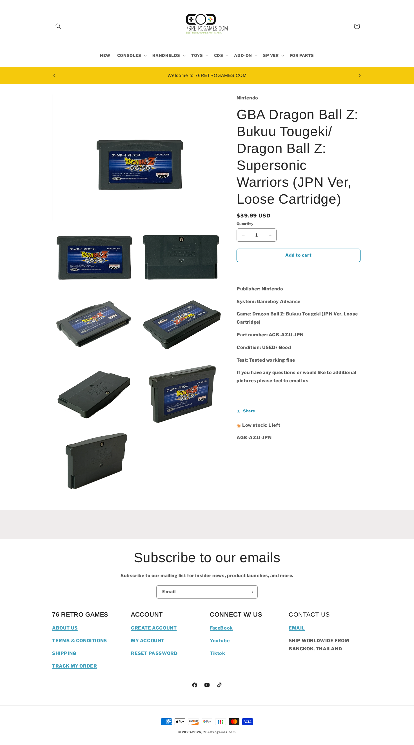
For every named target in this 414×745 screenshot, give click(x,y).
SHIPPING (64, 653)
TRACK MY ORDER (74, 666)
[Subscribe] (251, 592)
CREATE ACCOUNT (154, 628)
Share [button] (249, 411)
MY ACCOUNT (147, 640)
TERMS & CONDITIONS (79, 640)
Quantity (245, 224)
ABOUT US (65, 628)
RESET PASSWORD (154, 653)
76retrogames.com (219, 732)
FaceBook (221, 628)
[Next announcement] (360, 75)
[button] (58, 26)
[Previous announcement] (54, 75)
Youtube (220, 640)
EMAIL (297, 628)
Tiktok (217, 653)
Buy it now (298, 271)
